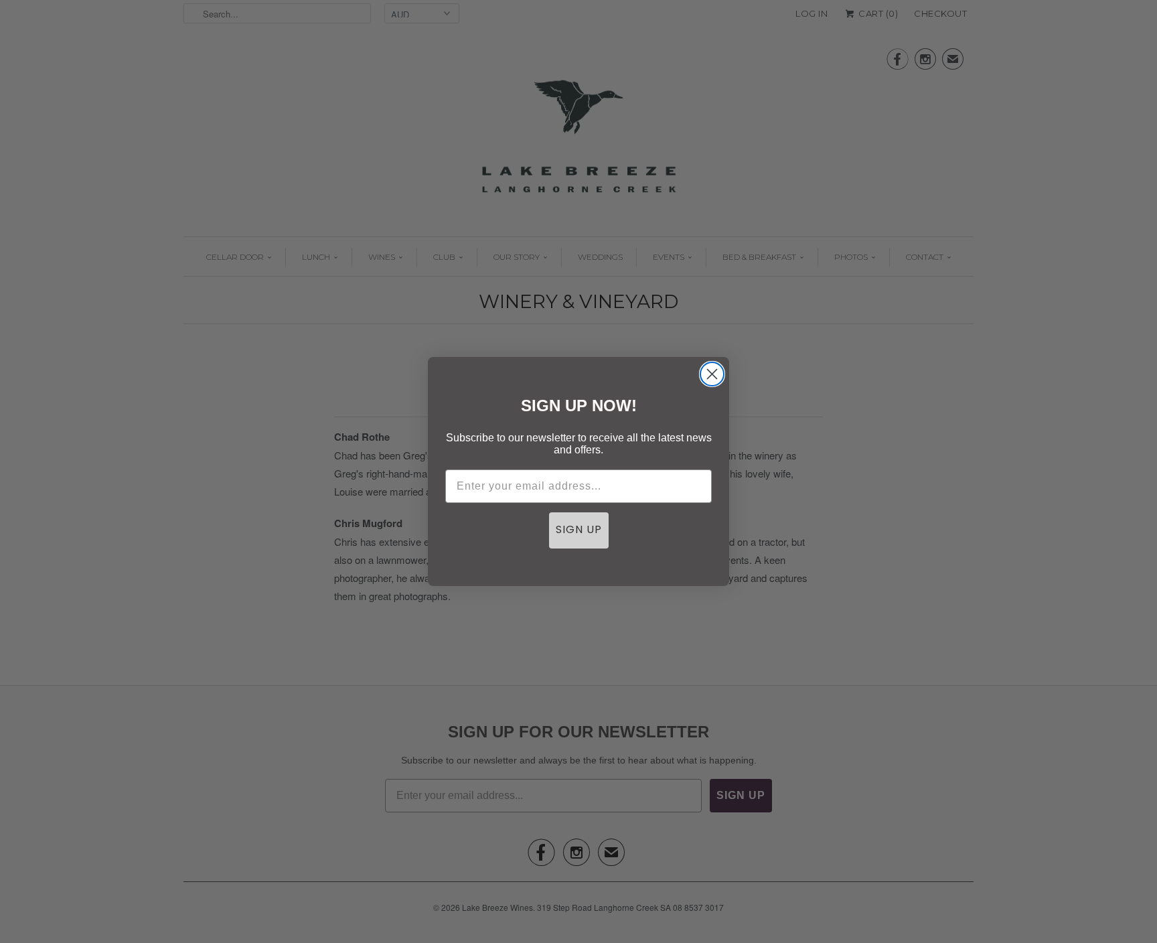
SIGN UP (579, 530)
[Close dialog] (712, 374)
